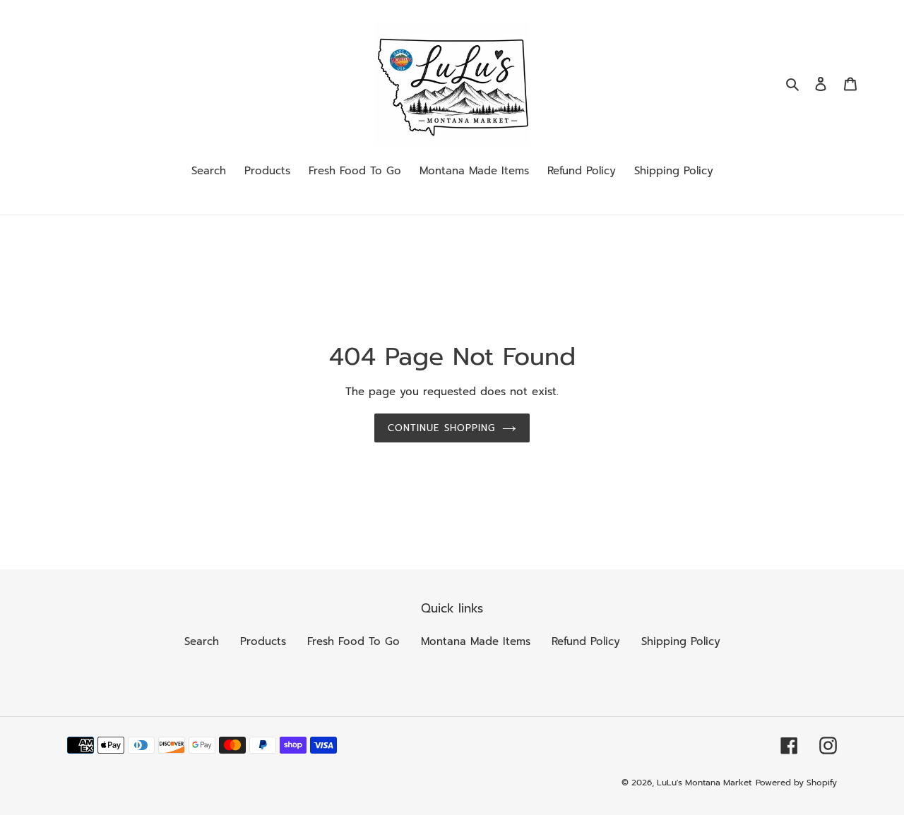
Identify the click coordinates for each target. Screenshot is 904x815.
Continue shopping (441, 428)
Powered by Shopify (796, 782)
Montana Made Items (475, 641)
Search (201, 641)
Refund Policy (586, 641)
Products (263, 641)
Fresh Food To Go (353, 641)
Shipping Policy (680, 641)
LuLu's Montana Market (704, 782)
